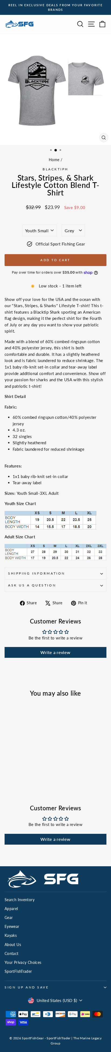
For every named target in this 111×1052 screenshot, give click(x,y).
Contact (12, 953)
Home (54, 160)
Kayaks (11, 935)
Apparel (11, 909)
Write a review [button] (55, 652)
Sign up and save (27, 987)
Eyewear (12, 926)
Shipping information (36, 573)
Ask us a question (32, 585)
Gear (9, 917)
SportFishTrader (18, 971)
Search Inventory (19, 900)
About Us (13, 945)
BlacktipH (55, 169)
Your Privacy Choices (23, 962)
